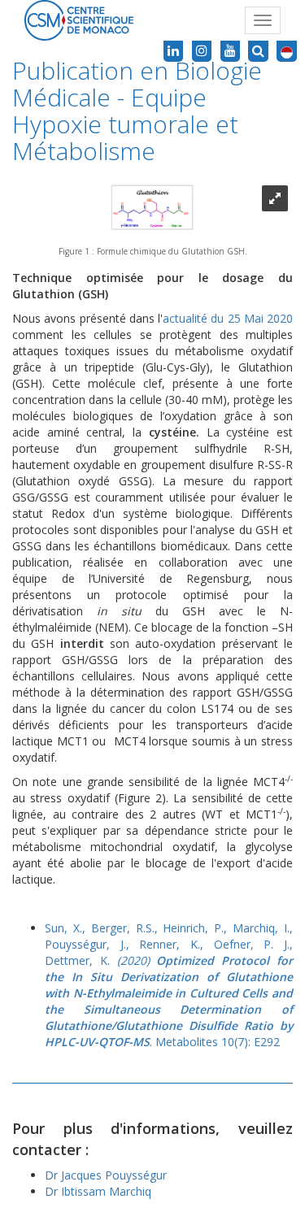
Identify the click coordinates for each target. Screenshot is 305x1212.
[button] (287, 51)
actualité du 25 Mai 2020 (228, 318)
